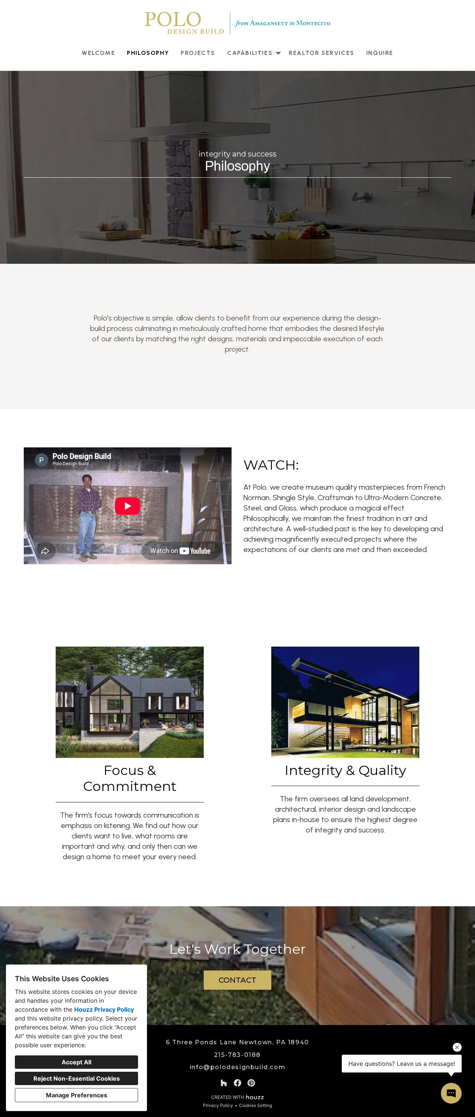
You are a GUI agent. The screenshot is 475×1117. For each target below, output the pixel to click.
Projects (198, 52)
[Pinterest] (251, 1082)
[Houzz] (223, 1082)
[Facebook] (237, 1082)
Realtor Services (321, 52)
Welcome (98, 52)
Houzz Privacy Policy (104, 1009)
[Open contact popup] (451, 1093)
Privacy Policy (218, 1105)
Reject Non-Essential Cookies (76, 1078)
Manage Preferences (76, 1095)
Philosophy (148, 52)
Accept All (76, 1062)
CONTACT (237, 980)
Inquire (379, 52)
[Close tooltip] (457, 1047)
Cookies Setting (255, 1105)
